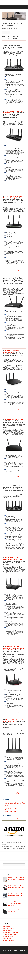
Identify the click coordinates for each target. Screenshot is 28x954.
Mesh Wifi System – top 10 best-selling (14, 802)
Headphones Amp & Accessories (10, 932)
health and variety (7, 938)
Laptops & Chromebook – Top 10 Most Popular (14, 846)
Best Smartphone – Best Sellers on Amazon (13, 848)
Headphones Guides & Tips (9, 934)
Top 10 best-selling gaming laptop (13, 818)
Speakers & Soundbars (8, 940)
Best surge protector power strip (12, 806)
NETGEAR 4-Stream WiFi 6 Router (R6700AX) (12, 351)
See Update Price (17, 106)
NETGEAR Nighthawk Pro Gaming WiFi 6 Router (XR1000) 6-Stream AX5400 (13, 648)
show (8, 32)
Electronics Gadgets (8, 930)
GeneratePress (14, 952)
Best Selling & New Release (10, 842)
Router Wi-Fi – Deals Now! (11, 811)
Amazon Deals (6, 926)
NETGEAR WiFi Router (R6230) (14, 419)
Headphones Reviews (8, 936)
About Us (14, 948)
